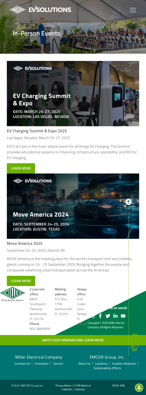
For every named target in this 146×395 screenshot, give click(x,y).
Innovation (42, 363)
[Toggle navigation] (132, 10)
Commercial (22, 363)
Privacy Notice (63, 385)
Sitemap (80, 389)
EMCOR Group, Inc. (107, 357)
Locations (101, 363)
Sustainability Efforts (107, 368)
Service (58, 363)
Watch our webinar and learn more (73, 340)
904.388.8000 (40, 328)
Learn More (21, 168)
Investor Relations (124, 363)
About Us (84, 363)
